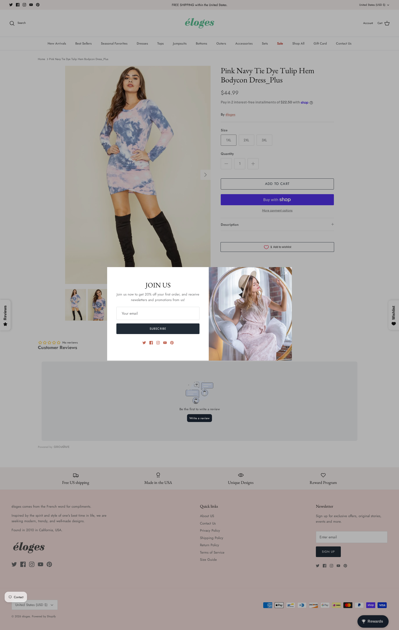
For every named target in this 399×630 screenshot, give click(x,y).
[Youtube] (165, 342)
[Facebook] (151, 342)
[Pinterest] (172, 342)
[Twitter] (144, 342)
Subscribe (158, 328)
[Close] (286, 273)
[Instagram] (158, 342)
